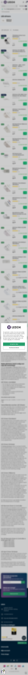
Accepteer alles (14, 344)
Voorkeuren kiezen (14, 347)
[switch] (3, 673)
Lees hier (9, 339)
